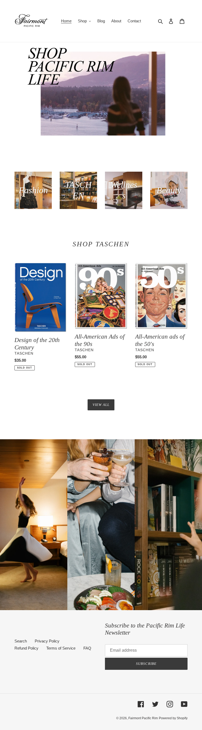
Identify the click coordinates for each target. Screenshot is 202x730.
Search (20, 641)
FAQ (87, 648)
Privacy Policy (47, 641)
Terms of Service (60, 648)
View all (101, 405)
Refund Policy (26, 648)
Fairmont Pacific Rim (143, 718)
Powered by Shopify (173, 718)
